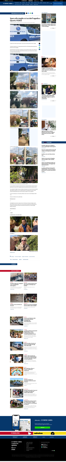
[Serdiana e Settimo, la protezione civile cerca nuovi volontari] (16, 382)
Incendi (23, 4)
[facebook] (5, 0)
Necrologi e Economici (29, 443)
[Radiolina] (30, 0)
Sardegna (23, 2)
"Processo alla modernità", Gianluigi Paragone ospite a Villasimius (48, 97)
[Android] (48, 447)
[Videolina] (24, 0)
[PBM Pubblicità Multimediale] (41, 0)
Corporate (27, 450)
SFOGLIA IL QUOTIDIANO (58, 3)
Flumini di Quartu (15, 259)
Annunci (41, 2)
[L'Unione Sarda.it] (8, 3)
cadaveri (20, 259)
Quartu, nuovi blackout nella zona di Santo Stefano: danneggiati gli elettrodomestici (48, 163)
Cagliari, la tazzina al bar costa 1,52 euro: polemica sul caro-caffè (49, 70)
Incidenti (31, 4)
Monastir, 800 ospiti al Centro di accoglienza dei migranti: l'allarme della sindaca (30, 391)
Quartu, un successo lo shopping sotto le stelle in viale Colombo (48, 159)
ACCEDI (61, 0)
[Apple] (48, 444)
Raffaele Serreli (12, 252)
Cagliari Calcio (36, 4)
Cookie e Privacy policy (29, 442)
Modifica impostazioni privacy (30, 447)
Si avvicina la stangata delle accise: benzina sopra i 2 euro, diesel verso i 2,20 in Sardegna (49, 25)
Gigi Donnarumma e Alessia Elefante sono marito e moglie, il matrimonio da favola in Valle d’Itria (48, 133)
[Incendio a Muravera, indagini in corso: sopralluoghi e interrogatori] (16, 277)
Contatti (27, 446)
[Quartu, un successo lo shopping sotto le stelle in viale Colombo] (30, 298)
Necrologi (44, 2)
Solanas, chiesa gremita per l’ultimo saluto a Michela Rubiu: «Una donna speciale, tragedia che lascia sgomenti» (30, 357)
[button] (26, 13)
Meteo (48, 2)
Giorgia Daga (43, 156)
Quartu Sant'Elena (32, 256)
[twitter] (51, 450)
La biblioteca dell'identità (35, 437)
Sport (38, 2)
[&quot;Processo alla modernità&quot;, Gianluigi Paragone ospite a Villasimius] (49, 89)
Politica (32, 2)
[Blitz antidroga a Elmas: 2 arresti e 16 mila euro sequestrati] (16, 371)
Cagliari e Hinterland (25, 256)
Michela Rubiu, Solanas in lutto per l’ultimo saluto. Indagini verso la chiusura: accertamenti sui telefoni (30, 402)
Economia (35, 2)
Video (20, 2)
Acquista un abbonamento (25, 437)
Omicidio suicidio (25, 259)
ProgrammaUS (17, 2)
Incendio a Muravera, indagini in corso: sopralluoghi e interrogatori (49, 146)
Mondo (29, 2)
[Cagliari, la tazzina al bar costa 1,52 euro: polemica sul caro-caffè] (49, 62)
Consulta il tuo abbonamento (15, 437)
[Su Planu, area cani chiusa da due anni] (16, 298)
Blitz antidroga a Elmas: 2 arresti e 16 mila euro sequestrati (29, 369)
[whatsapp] (6, 0)
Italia (26, 2)
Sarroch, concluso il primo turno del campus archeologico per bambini (49, 150)
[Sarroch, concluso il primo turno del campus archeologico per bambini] (30, 277)
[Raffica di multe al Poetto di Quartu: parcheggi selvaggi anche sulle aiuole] (16, 346)
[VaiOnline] (36, 0)
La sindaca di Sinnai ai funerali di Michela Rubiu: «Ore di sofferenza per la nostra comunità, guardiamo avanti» (49, 169)
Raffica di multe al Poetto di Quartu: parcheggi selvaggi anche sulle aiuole (30, 344)
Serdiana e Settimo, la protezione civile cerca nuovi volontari (30, 380)
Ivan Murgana (43, 152)
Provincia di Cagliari (17, 13)
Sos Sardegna (27, 4)
